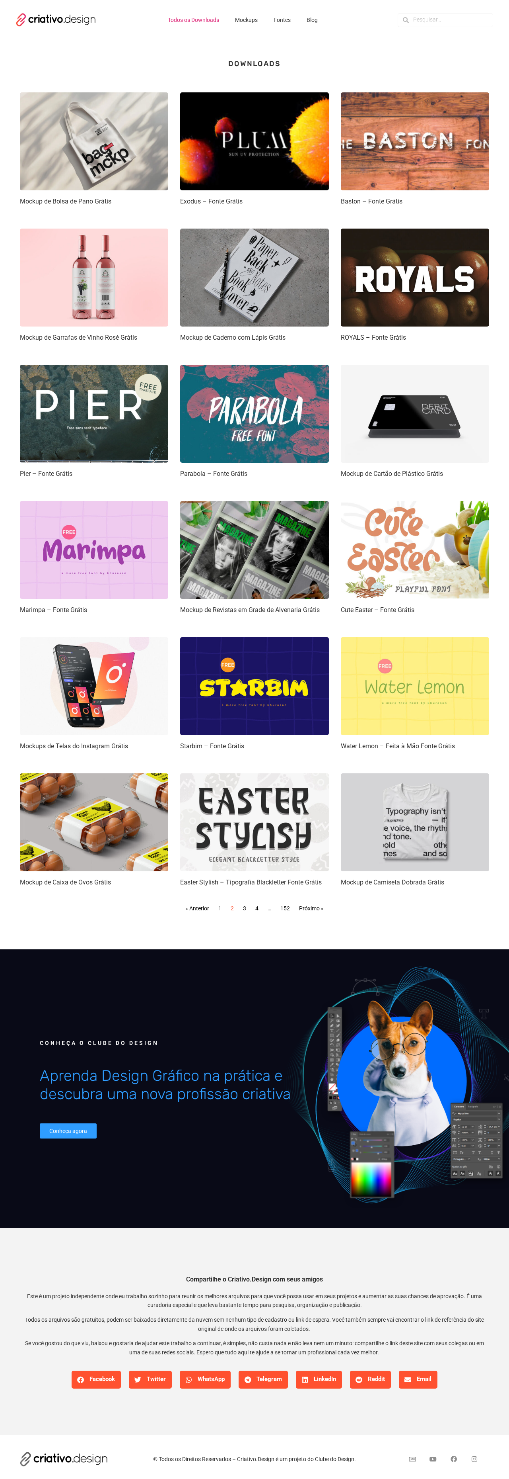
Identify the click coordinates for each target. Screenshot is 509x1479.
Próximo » (311, 908)
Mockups (246, 20)
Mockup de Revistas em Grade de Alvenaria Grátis (250, 610)
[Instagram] (474, 1459)
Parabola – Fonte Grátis (213, 473)
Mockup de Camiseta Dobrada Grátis (392, 882)
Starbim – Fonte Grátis (212, 746)
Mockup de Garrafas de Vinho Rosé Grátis (78, 337)
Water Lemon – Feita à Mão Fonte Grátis (398, 746)
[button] (96, 1380)
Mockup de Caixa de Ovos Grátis (65, 882)
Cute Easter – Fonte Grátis (377, 610)
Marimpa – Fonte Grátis (53, 610)
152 (285, 908)
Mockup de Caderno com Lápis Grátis (233, 337)
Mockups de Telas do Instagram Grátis (74, 746)
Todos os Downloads (193, 20)
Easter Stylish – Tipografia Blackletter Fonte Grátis (251, 882)
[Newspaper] (412, 1459)
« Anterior (197, 908)
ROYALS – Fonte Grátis (373, 337)
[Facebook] (453, 1459)
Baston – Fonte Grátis (371, 201)
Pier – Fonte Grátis (46, 473)
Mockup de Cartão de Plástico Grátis (392, 473)
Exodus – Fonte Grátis (211, 201)
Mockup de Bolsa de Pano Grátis (65, 201)
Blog (312, 20)
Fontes (282, 20)
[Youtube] (433, 1459)
